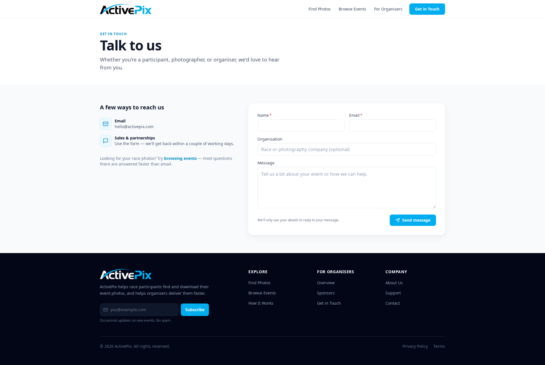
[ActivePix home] (126, 9)
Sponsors (326, 293)
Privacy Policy (415, 346)
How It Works (260, 303)
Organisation (269, 139)
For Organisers (388, 9)
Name (264, 115)
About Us (394, 282)
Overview (326, 282)
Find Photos (320, 9)
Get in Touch (427, 9)
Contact (392, 303)
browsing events (180, 158)
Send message (416, 220)
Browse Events (352, 9)
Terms (439, 346)
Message (265, 162)
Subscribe (194, 309)
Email (355, 115)
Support (393, 293)
